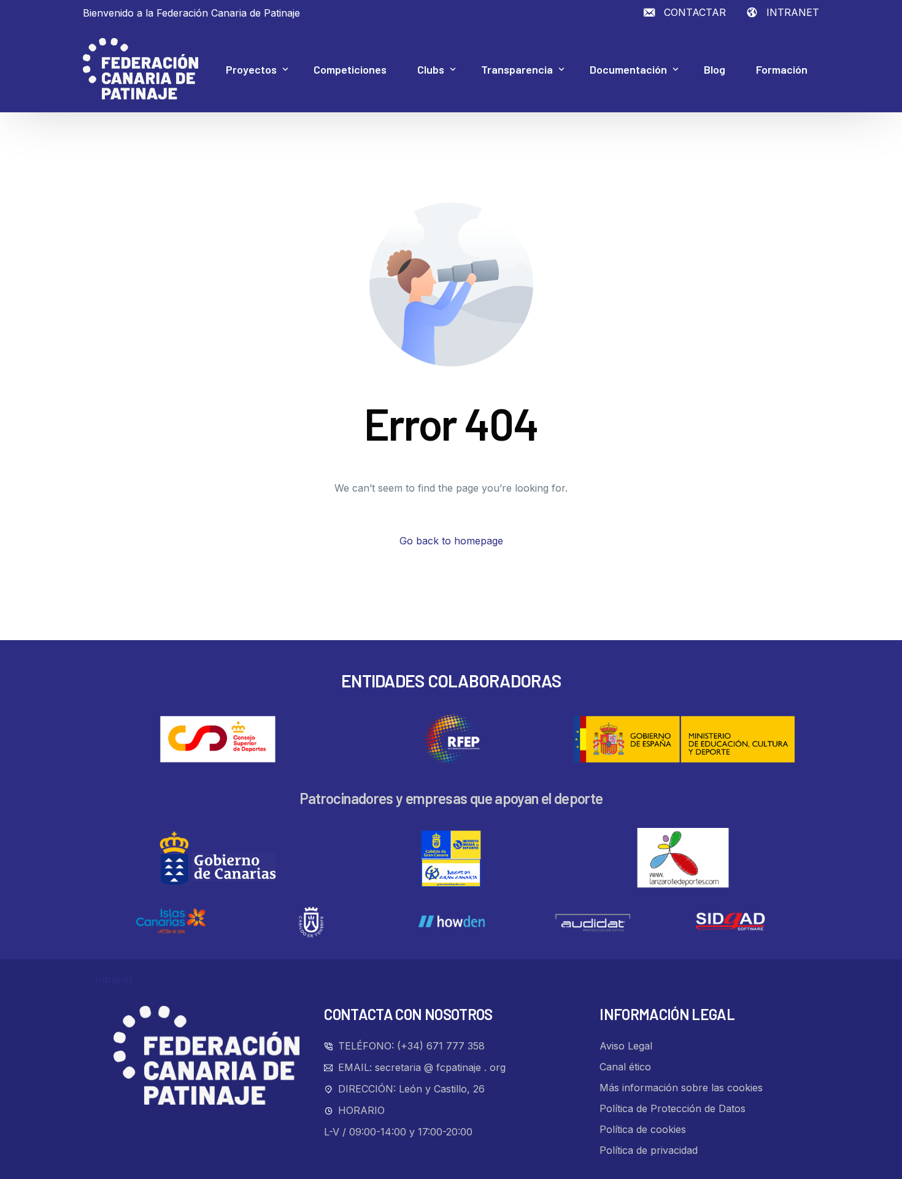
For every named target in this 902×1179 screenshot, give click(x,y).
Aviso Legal (625, 1046)
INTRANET (792, 12)
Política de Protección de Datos (672, 1108)
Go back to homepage (451, 541)
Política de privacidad (648, 1150)
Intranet (113, 979)
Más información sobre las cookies (681, 1087)
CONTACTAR (695, 12)
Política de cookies (642, 1129)
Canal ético (625, 1067)
